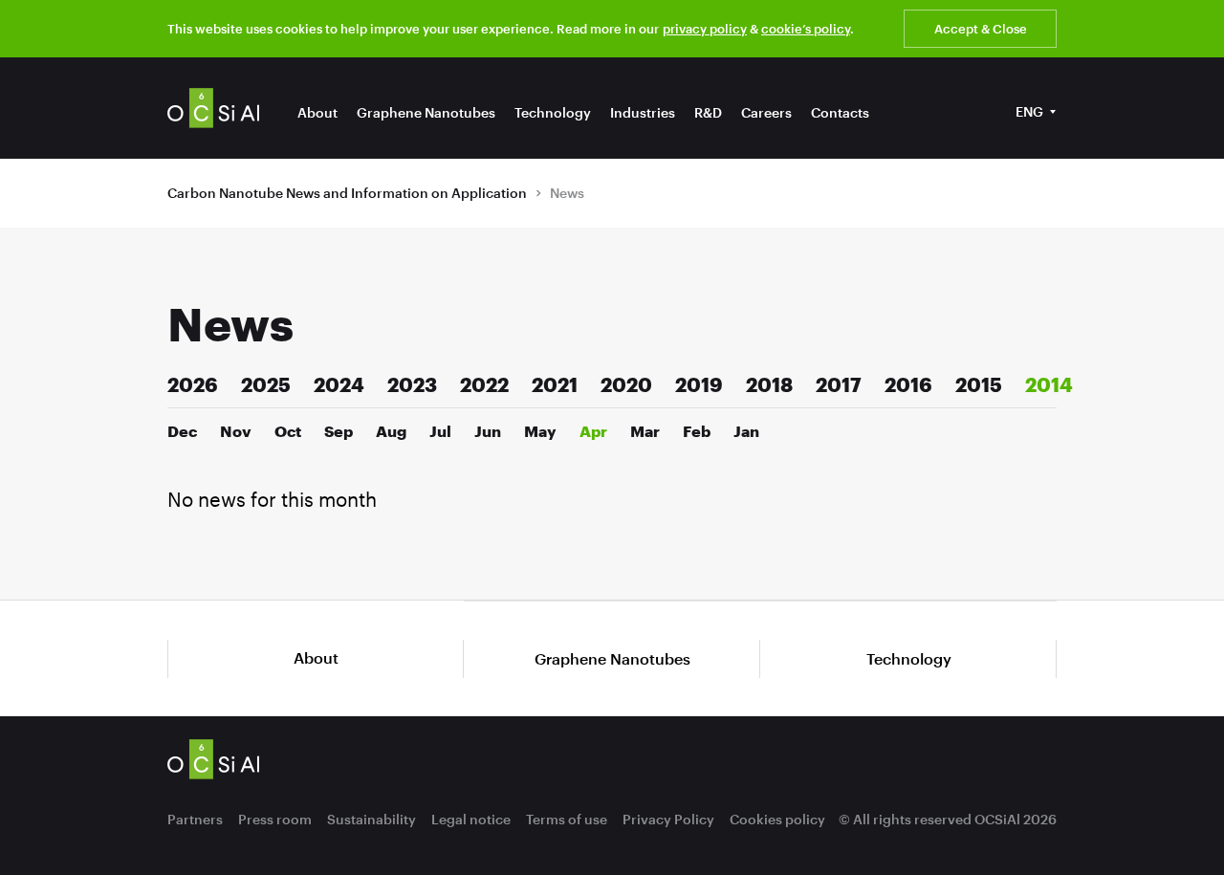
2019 (699, 384)
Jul (440, 431)
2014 (1049, 384)
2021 (555, 384)
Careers (766, 112)
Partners (195, 819)
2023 (412, 384)
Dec (182, 431)
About (317, 112)
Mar (645, 431)
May (540, 431)
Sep (338, 431)
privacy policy (705, 28)
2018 (769, 384)
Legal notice (471, 819)
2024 (339, 384)
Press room (275, 819)
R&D (708, 112)
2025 (266, 384)
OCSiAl (213, 108)
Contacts (840, 112)
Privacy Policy (668, 819)
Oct (287, 431)
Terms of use (566, 819)
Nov (235, 431)
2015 (978, 384)
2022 (484, 384)
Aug (391, 431)
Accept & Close (980, 28)
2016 (908, 384)
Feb (696, 431)
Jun (487, 431)
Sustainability (371, 819)
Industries (642, 112)
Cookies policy (777, 819)
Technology (552, 112)
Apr (593, 431)
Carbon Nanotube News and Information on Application (347, 193)
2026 (192, 384)
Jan (746, 431)
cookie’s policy (805, 28)
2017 (839, 384)
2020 (626, 384)
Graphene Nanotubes (426, 112)
